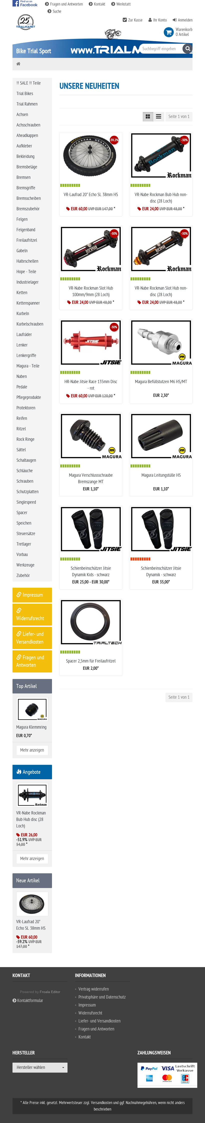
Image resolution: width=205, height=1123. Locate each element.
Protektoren (25, 408)
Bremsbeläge (26, 167)
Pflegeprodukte (28, 397)
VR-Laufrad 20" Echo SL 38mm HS (91, 194)
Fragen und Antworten (66, 4)
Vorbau (22, 554)
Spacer (21, 512)
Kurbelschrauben (29, 324)
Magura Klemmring (31, 727)
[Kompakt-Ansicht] (148, 116)
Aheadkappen (27, 135)
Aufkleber (24, 146)
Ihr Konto (160, 20)
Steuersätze (25, 533)
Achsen (22, 114)
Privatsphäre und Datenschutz (102, 997)
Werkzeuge (25, 565)
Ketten (21, 292)
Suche (56, 11)
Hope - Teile (26, 271)
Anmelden (185, 20)
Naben (21, 376)
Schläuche (24, 470)
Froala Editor (50, 992)
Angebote (31, 772)
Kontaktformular (29, 1000)
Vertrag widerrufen (93, 989)
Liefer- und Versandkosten (99, 1021)
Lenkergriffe (26, 355)
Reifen (21, 418)
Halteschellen (27, 261)
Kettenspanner (28, 303)
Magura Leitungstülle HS (161, 475)
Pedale (21, 387)
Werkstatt (123, 4)
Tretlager (23, 544)
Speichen (23, 523)
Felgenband (25, 229)
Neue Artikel (28, 881)
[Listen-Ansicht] (158, 116)
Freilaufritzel (26, 240)
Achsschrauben (28, 125)
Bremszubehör (28, 209)
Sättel (21, 449)
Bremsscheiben (28, 198)
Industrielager (27, 282)
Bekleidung (25, 156)
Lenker (22, 345)
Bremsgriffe (25, 188)
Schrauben (24, 481)
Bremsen (23, 177)
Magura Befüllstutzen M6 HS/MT (161, 381)
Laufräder (24, 334)
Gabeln (22, 250)
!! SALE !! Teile (28, 83)
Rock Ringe (25, 439)
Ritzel (21, 429)
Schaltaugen (26, 460)
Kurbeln (22, 313)
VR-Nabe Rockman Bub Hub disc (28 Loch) (31, 819)
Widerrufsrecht (90, 1013)
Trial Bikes (24, 93)
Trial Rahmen (27, 104)
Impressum (32, 595)
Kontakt (99, 4)
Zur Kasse (135, 20)
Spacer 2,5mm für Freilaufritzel (91, 661)
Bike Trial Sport (33, 51)
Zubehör (23, 575)
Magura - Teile (28, 366)
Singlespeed (26, 502)
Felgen (22, 219)
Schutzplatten (27, 491)
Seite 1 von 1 (179, 116)
